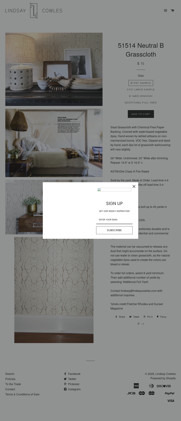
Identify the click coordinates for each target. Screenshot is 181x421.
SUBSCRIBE (114, 230)
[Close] (134, 186)
